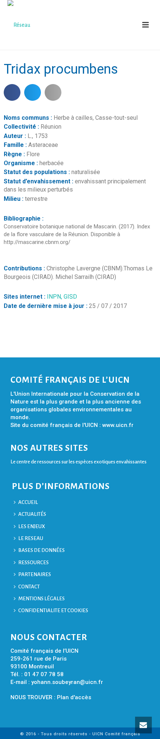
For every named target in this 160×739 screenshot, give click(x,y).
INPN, (55, 296)
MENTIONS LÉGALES (41, 598)
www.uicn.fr (118, 425)
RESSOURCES (33, 562)
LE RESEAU (30, 538)
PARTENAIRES (34, 574)
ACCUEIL (28, 502)
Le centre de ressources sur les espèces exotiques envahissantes (78, 462)
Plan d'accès (74, 697)
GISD (70, 296)
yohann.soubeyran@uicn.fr (67, 682)
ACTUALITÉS (32, 514)
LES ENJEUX (31, 526)
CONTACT (29, 586)
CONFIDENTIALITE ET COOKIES (53, 610)
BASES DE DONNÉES (41, 550)
